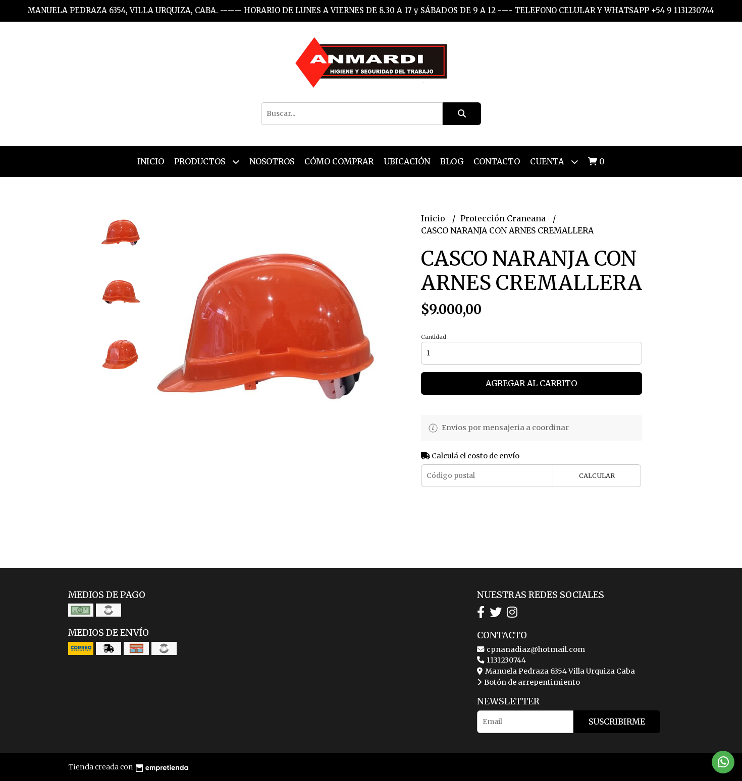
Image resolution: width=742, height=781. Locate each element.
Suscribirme (617, 721)
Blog (451, 161)
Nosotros (271, 161)
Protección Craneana (504, 218)
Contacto (496, 161)
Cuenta (548, 161)
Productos (200, 161)
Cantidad (433, 336)
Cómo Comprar (339, 161)
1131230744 (505, 660)
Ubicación (407, 161)
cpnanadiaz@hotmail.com (535, 649)
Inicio (150, 161)
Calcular (597, 475)
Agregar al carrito (531, 383)
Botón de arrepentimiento (531, 682)
